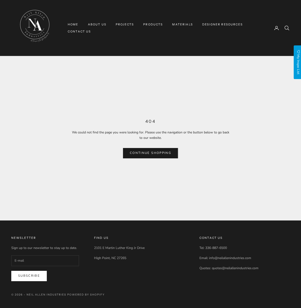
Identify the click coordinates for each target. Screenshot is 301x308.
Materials (182, 24)
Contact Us (79, 31)
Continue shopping (150, 153)
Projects (125, 24)
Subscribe (29, 276)
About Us (97, 24)
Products (153, 24)
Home (73, 24)
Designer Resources (222, 24)
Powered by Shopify (86, 294)
